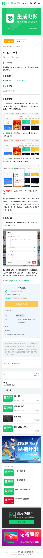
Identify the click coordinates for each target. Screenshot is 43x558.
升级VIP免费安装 (21, 304)
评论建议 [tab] (22, 41)
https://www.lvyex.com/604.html (21, 280)
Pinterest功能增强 (22, 499)
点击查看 (21, 315)
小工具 (16, 421)
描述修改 (17, 396)
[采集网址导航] (8, 408)
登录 (26, 3)
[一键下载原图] (9, 472)
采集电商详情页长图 (22, 489)
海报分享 (16, 363)
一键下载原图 (20, 471)
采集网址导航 (19, 406)
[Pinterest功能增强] (9, 500)
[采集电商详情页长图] (9, 491)
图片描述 (16, 400)
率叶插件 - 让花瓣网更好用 (25, 552)
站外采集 (16, 410)
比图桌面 (17, 416)
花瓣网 (18, 47)
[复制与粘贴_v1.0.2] (8, 428)
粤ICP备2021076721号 (24, 554)
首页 (12, 47)
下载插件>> (21, 80)
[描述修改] (8, 398)
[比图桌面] (8, 418)
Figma (16, 431)
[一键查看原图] (9, 482)
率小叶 (7, 57)
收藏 (7, 363)
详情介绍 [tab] (10, 41)
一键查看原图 (20, 480)
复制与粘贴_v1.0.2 (21, 427)
